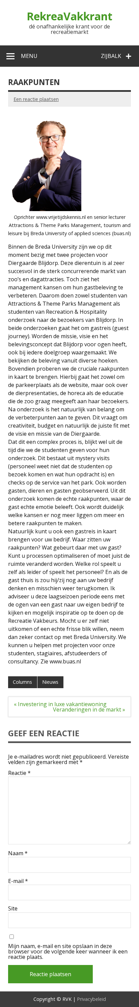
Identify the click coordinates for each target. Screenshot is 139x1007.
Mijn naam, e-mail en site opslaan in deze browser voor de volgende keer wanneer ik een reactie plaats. (68, 951)
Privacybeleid (91, 999)
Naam (18, 853)
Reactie (19, 773)
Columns (22, 682)
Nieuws (50, 682)
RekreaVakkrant (69, 16)
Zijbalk (111, 56)
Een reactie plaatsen (36, 99)
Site (13, 908)
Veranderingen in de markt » (89, 709)
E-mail (18, 881)
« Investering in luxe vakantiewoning (60, 704)
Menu (29, 56)
